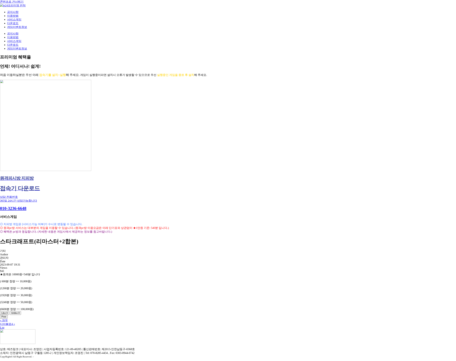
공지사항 (13, 12)
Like (4, 313)
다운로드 (13, 23)
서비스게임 (14, 19)
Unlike (15, 313)
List (2, 327)
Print (3, 316)
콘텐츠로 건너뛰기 (12, 1)
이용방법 (13, 15)
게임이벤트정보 (17, 26)
